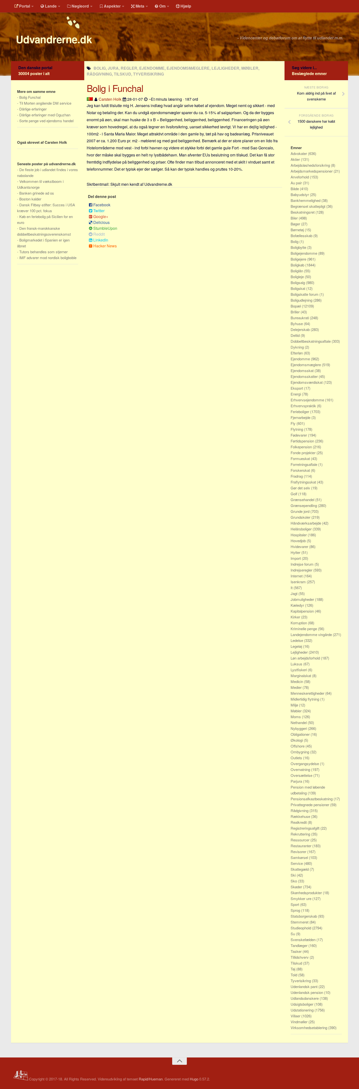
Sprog (296, 910)
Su (293, 933)
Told (294, 974)
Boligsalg (298, 282)
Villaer (296, 1015)
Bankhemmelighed (306, 200)
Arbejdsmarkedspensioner (312, 171)
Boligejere (299, 259)
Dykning (298, 347)
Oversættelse (302, 775)
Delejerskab (301, 329)
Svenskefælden (304, 939)
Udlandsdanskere (305, 998)
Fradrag (297, 476)
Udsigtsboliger (302, 1004)
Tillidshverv (300, 957)
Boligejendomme (304, 253)
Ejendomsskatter (305, 376)
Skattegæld (300, 869)
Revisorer (299, 851)
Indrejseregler (302, 569)
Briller (296, 311)
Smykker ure (301, 898)
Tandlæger (299, 945)
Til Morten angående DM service (45, 103)
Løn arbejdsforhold (306, 657)
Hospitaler (299, 534)
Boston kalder (30, 198)
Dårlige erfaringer (33, 108)
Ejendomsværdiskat (307, 382)
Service (297, 863)
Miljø (295, 704)
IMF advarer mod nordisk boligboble (47, 257)
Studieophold (301, 927)
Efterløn (297, 352)
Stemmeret (300, 921)
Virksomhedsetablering (309, 1027)
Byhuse (297, 323)
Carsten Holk (110, 99)
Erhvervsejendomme (308, 399)
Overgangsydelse (305, 763)
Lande (51, 6)
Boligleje (298, 276)
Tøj (293, 968)
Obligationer (301, 734)
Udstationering (303, 1009)
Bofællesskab (302, 235)
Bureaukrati (300, 317)
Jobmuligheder (303, 599)
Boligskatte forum (305, 294)
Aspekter (112, 6)
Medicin (297, 681)
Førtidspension (303, 440)
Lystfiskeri (299, 669)
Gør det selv (301, 487)
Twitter (99, 210)
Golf (294, 493)
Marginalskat (301, 675)
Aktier (296, 159)
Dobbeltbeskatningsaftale (311, 341)
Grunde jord (300, 511)
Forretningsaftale (304, 464)
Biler (295, 217)
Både (295, 188)
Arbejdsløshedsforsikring (311, 165)
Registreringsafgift (305, 828)
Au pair (297, 182)
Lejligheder (300, 652)
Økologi (297, 740)
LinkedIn (100, 240)
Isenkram (299, 581)
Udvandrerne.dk (54, 39)
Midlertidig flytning (305, 699)
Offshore (298, 745)
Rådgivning (300, 810)
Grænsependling (304, 505)
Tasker (297, 951)
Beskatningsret (303, 212)
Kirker (296, 616)
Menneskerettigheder (308, 693)
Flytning (297, 429)
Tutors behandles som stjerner (43, 251)
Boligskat (298, 288)
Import (296, 558)
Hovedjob (299, 540)
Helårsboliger (302, 528)
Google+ (100, 216)
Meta (140, 6)
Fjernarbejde (301, 417)
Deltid (296, 335)
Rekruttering (301, 833)
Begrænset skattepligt (308, 206)
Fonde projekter (304, 452)
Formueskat (301, 458)
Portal (24, 6)
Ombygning (300, 751)
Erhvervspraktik (304, 405)
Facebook (101, 205)
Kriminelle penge (304, 628)
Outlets (297, 757)
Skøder (297, 886)
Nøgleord (80, 6)
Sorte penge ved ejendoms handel (46, 120)
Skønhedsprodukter (307, 892)
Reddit (99, 234)
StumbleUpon (105, 228)
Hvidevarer (300, 546)
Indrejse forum (303, 564)
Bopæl (296, 305)
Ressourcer (300, 839)
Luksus (297, 663)
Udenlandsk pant (304, 986)
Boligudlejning (302, 300)
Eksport (297, 388)
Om (162, 6)
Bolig (295, 241)
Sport (295, 904)
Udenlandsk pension (307, 992)
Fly (293, 423)
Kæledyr (298, 605)
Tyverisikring (301, 980)
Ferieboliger (300, 411)
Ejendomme (301, 358)
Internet (297, 575)
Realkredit (299, 822)
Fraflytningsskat (304, 481)
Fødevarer (299, 435)
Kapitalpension (303, 611)
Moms (296, 716)
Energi (296, 393)
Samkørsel (300, 857)
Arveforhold (300, 176)
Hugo (194, 1078)
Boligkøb (298, 264)
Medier (297, 687)
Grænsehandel (303, 499)
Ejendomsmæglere (306, 364)
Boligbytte (299, 247)
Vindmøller (299, 1021)
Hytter (296, 552)
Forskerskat (301, 470)
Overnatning (301, 769)
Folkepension (302, 446)
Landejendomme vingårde (312, 634)
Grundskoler (301, 517)
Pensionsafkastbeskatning (312, 798)
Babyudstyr (300, 194)
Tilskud (297, 963)
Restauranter (301, 845)
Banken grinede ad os (36, 193)
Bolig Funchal (30, 97)
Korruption (299, 622)
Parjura (297, 781)
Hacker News (105, 246)
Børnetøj (298, 229)
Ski (294, 875)
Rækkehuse (301, 816)
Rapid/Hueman (151, 1078)
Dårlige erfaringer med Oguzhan (44, 114)
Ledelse (297, 640)
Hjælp (185, 6)
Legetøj (297, 646)
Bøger (296, 223)
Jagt (294, 593)
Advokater (299, 153)
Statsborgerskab (304, 916)
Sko (294, 880)
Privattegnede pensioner (310, 804)
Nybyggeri (299, 728)
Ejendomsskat (303, 370)
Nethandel (299, 722)
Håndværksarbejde (306, 523)
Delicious (101, 222)
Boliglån (297, 270)
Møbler (297, 710)
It (292, 587)
